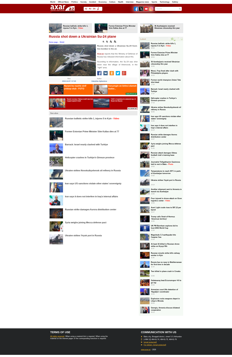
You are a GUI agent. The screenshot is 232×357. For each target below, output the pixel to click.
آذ (98, 9)
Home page (53, 42)
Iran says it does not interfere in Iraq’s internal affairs (91, 196)
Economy (103, 2)
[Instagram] (151, 10)
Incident (92, 2)
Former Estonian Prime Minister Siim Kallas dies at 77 (92, 131)
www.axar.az (146, 350)
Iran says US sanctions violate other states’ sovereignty (93, 183)
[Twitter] (141, 10)
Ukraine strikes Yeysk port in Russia (83, 235)
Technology (164, 2)
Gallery (175, 2)
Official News (63, 2)
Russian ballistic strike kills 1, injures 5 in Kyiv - (92, 118)
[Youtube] (146, 10)
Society (83, 2)
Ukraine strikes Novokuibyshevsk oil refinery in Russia (93, 170)
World (52, 2)
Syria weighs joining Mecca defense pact (85, 222)
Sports (154, 2)
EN (94, 9)
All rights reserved (57, 336)
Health (120, 2)
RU (90, 9)
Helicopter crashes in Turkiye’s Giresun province (89, 157)
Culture (112, 2)
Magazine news (142, 2)
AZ (86, 9)
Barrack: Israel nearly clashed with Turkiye (86, 144)
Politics (74, 2)
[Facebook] (136, 10)
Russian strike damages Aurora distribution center (90, 209)
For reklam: (155, 345)
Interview (129, 2)
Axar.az (100, 54)
